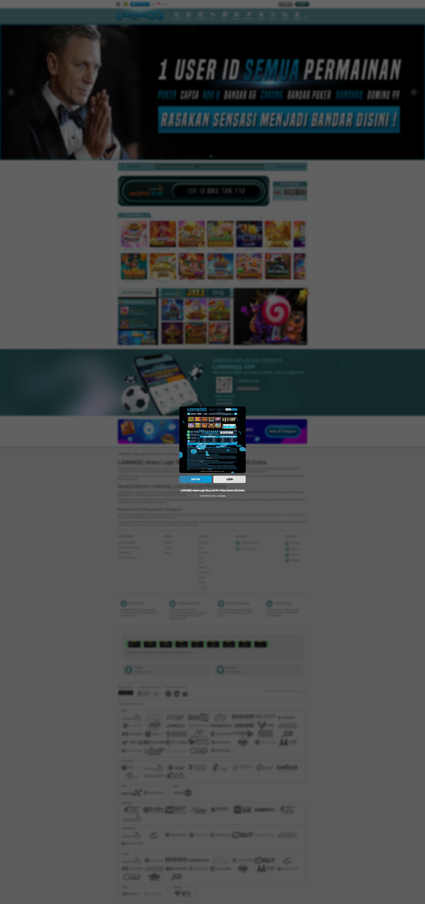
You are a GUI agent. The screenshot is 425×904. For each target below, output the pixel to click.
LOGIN (229, 479)
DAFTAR (195, 479)
